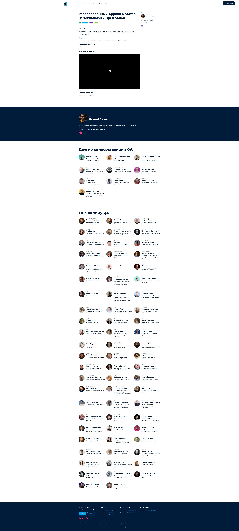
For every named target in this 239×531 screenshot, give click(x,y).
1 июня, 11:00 (148, 20)
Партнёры (100, 3)
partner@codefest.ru (131, 510)
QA (142, 12)
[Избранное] (142, 26)
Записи (82, 513)
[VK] (83, 518)
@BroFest (111, 512)
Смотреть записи (85, 3)
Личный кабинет (229, 3)
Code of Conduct (123, 525)
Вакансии (107, 3)
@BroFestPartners (131, 512)
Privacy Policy (123, 527)
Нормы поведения (124, 523)
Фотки (91, 513)
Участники (94, 3)
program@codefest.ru (152, 510)
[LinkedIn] (80, 132)
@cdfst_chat (110, 514)
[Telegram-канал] (80, 518)
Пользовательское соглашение (106, 525)
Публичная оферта (103, 523)
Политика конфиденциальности (106, 527)
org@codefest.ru (109, 510)
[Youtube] (87, 518)
